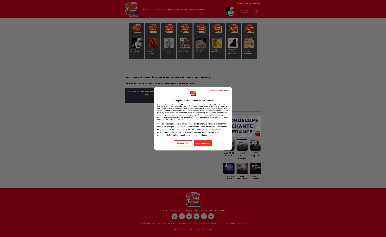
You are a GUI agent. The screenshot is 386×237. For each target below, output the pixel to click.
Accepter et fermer (203, 143)
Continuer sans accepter (219, 90)
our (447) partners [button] (167, 105)
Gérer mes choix (183, 143)
